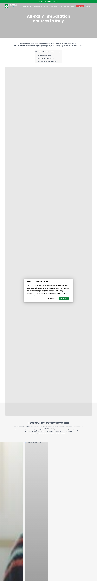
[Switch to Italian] (88, 6)
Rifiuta (47, 298)
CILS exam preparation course (45, 57)
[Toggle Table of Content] (59, 52)
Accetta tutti (63, 298)
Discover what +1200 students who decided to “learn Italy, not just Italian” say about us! (48, 60)
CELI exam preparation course (44, 55)
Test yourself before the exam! (44, 54)
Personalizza (53, 298)
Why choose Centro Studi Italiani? (45, 58)
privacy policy (34, 295)
